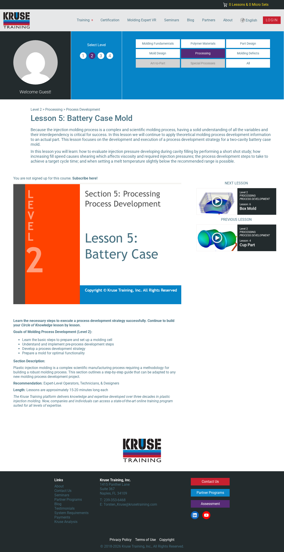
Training (83, 20)
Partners (208, 20)
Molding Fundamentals (158, 43)
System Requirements (71, 513)
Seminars (171, 20)
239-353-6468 (115, 500)
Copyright (166, 540)
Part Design (248, 43)
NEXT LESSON (236, 183)
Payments (62, 517)
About (228, 20)
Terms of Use (145, 540)
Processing (203, 53)
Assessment (210, 504)
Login (272, 20)
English (251, 20)
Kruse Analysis (65, 522)
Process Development (83, 109)
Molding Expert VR (141, 20)
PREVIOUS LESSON (236, 219)
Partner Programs (68, 499)
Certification (110, 20)
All (248, 63)
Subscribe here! (84, 178)
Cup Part (247, 244)
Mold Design (157, 53)
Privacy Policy (121, 540)
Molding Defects (248, 53)
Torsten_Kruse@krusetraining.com (130, 504)
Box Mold (248, 208)
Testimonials (64, 508)
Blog (190, 20)
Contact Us (62, 491)
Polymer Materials (203, 43)
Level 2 (36, 109)
